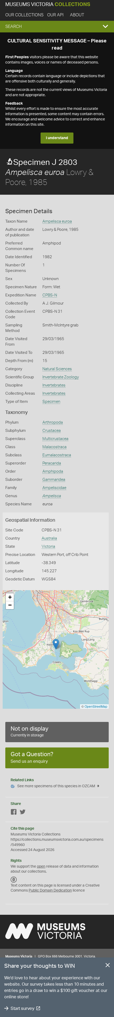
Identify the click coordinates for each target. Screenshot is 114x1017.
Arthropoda (52, 422)
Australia (49, 538)
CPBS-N (49, 295)
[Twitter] (22, 813)
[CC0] (14, 879)
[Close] (108, 966)
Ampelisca (51, 496)
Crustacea (51, 431)
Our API (55, 15)
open (41, 866)
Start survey (22, 1008)
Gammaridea (53, 480)
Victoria (48, 547)
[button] (57, 26)
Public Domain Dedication (50, 890)
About (77, 15)
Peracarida (51, 463)
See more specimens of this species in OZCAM (56, 786)
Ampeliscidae (54, 488)
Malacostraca (54, 447)
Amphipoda (52, 471)
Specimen (51, 402)
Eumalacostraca (56, 455)
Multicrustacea (55, 439)
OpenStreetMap (96, 706)
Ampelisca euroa (57, 221)
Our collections (24, 15)
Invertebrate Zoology (60, 377)
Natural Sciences (57, 369)
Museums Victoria (47, 4)
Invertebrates (53, 385)
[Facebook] (14, 813)
